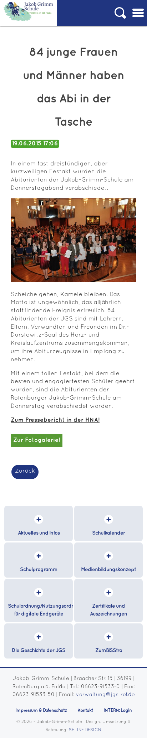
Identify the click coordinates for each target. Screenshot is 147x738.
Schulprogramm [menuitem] (38, 569)
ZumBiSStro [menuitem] (108, 650)
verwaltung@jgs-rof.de (105, 695)
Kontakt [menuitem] (85, 710)
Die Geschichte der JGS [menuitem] (38, 650)
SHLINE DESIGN (85, 730)
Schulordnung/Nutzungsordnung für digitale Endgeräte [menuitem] (40, 610)
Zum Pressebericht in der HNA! (55, 420)
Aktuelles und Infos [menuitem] (39, 533)
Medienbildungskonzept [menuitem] (108, 569)
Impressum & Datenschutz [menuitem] (41, 710)
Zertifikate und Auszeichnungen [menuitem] (108, 610)
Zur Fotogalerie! (36, 440)
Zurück (25, 471)
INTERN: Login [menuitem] (117, 710)
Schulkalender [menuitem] (108, 533)
